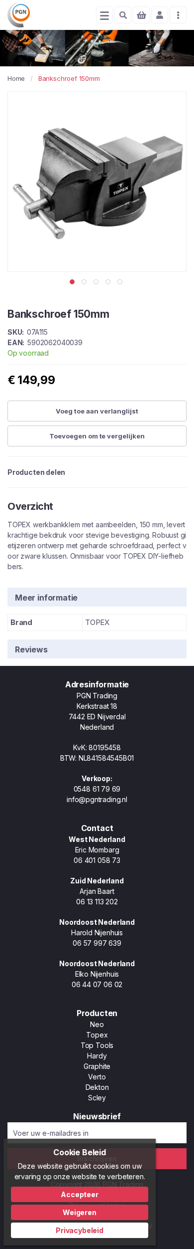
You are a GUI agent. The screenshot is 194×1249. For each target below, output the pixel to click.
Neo (96, 1024)
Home (16, 78)
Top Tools (97, 1045)
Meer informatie (46, 598)
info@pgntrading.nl (97, 799)
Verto (96, 1076)
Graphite (97, 1066)
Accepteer (79, 1194)
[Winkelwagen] (141, 14)
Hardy (96, 1055)
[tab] (97, 597)
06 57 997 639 (97, 943)
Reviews (31, 649)
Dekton (97, 1087)
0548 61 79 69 (97, 789)
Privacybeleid (79, 1230)
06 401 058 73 (97, 860)
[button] (73, 282)
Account (159, 14)
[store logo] (18, 14)
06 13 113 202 (97, 901)
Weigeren (80, 1212)
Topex (96, 1035)
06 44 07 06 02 (97, 984)
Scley (97, 1097)
